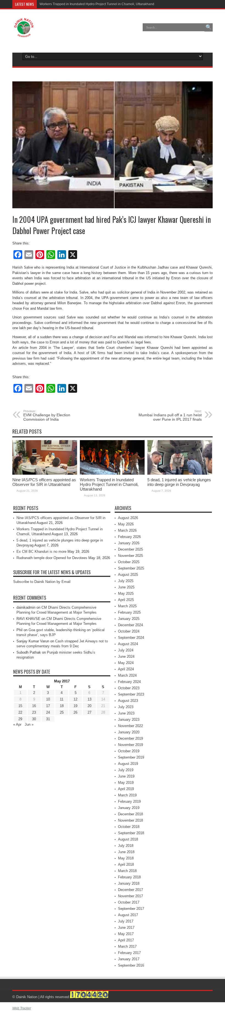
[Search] (208, 27)
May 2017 (126, 934)
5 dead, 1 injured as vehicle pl (62, 4)
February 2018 (129, 877)
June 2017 (126, 927)
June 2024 (126, 656)
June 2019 (126, 776)
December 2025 (130, 549)
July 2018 (125, 846)
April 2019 (126, 789)
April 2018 (126, 864)
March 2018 (127, 871)
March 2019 (127, 795)
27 (89, 712)
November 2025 (130, 556)
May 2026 (126, 524)
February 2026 (129, 537)
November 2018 (130, 820)
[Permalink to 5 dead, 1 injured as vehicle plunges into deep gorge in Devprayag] (179, 473)
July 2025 (125, 581)
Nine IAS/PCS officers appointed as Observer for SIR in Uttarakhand (44, 482)
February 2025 (129, 612)
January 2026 (128, 543)
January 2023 (128, 719)
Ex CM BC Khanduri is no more (41, 551)
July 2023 (125, 707)
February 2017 (129, 953)
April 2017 (126, 940)
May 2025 (126, 593)
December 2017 (130, 890)
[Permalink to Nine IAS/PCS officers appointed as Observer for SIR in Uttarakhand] (44, 473)
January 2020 (128, 732)
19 (75, 706)
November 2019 (130, 745)
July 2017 (125, 921)
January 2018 (128, 883)
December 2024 (130, 625)
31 (48, 719)
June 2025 (126, 587)
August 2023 (128, 701)
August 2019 (128, 764)
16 (34, 706)
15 (20, 706)
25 (62, 712)
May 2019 (126, 783)
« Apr (17, 724)
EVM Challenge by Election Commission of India (46, 415)
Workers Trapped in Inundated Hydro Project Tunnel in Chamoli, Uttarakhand (109, 484)
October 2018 (128, 827)
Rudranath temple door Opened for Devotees (51, 558)
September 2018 (131, 833)
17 (48, 706)
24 (48, 712)
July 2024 (125, 650)
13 (89, 699)
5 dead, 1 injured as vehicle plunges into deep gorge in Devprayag (179, 482)
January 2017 (128, 959)
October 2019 (128, 751)
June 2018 (126, 852)
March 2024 (127, 675)
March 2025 (127, 606)
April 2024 (126, 669)
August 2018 (128, 839)
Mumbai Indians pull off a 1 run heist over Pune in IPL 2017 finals (170, 415)
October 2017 (128, 902)
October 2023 (128, 688)
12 (75, 699)
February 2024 (129, 682)
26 (75, 712)
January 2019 (128, 808)
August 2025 (128, 574)
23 (34, 712)
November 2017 (130, 896)
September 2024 (131, 638)
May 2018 (126, 858)
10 (48, 699)
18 (62, 706)
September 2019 (131, 757)
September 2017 (131, 909)
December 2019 (130, 738)
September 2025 (131, 568)
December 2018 (130, 814)
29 (20, 719)
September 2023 (131, 694)
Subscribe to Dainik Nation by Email (42, 582)
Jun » (29, 724)
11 (61, 699)
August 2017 (128, 915)
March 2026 (127, 530)
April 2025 (126, 600)
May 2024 (126, 663)
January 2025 (128, 619)
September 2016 (131, 965)
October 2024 (128, 631)
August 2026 (128, 518)
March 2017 (127, 946)
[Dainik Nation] (23, 33)
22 (20, 712)
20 (89, 706)
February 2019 (129, 801)
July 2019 (125, 770)
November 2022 (130, 726)
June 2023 (126, 713)
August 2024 (128, 644)
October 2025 (128, 562)
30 (34, 719)
